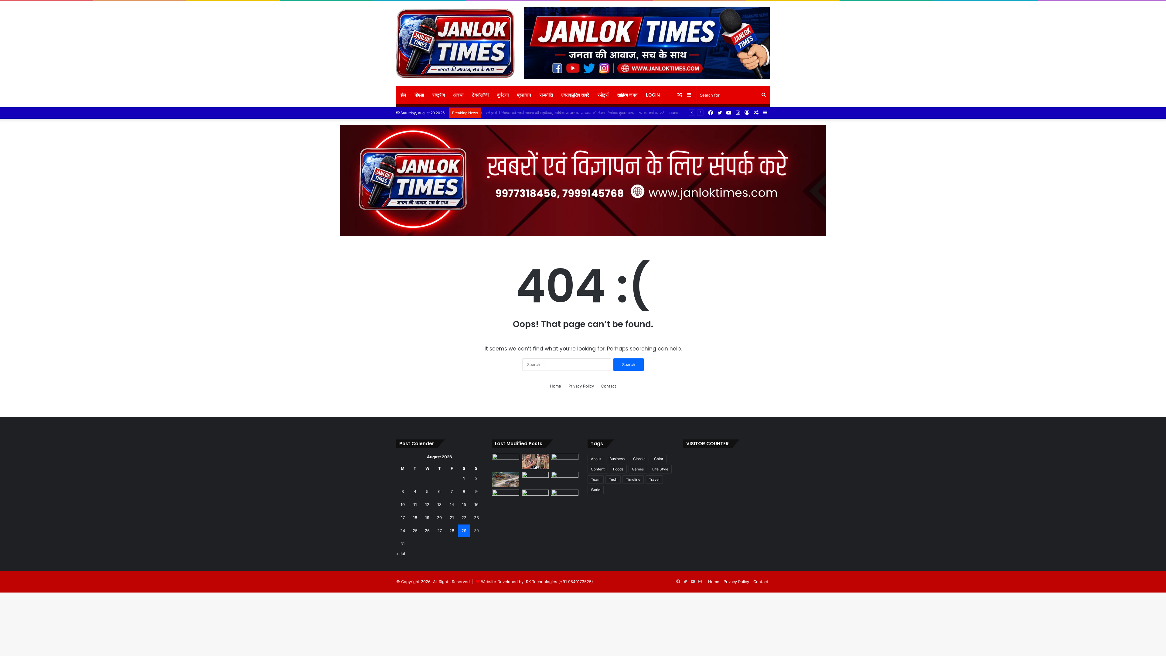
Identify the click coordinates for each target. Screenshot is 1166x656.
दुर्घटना (503, 95)
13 (439, 504)
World (595, 489)
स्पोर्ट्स (603, 95)
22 (464, 517)
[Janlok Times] (455, 43)
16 (476, 504)
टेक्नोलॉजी (480, 95)
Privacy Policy (581, 386)
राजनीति (546, 95)
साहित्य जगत (627, 95)
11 (415, 504)
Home (555, 386)
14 (452, 504)
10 (403, 504)
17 (403, 517)
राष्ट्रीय (438, 95)
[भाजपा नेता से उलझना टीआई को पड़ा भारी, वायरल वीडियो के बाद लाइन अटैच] (535, 461)
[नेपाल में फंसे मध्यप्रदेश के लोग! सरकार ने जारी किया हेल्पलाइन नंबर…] (505, 479)
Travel (654, 479)
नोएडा (419, 95)
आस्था (458, 95)
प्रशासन (524, 95)
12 (427, 504)
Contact (608, 386)
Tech (613, 479)
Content (598, 469)
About (596, 458)
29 (464, 530)
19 (427, 517)
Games (638, 469)
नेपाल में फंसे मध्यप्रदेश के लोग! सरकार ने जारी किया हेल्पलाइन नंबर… (534, 112)
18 (415, 517)
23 (476, 517)
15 (464, 504)
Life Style (660, 469)
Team (595, 479)
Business (617, 458)
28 (451, 530)
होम (403, 95)
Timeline (633, 479)
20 (439, 517)
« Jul (400, 553)
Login (653, 95)
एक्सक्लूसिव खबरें (575, 95)
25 (415, 530)
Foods (618, 469)
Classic (639, 458)
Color (658, 458)
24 (402, 530)
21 (452, 517)
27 (439, 530)
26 (427, 530)
